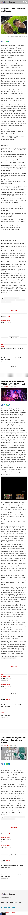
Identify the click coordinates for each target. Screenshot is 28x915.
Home (2, 6)
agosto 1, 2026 (4, 688)
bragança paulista (8, 298)
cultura (16, 656)
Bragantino (7, 6)
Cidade (2, 346)
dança (21, 656)
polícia (22, 817)
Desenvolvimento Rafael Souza (8, 907)
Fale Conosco (5, 904)
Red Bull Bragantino (6, 301)
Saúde (20, 902)
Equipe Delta (16, 817)
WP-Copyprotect (12, 912)
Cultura (7, 902)
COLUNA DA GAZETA (6, 322)
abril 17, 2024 (13, 386)
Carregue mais (14, 337)
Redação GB (5, 13)
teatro (14, 658)
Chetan (7, 912)
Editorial (11, 902)
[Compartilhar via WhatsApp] (7, 41)
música (9, 658)
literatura (4, 658)
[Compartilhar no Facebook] (2, 41)
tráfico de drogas (10, 819)
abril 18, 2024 (12, 13)
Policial (6, 735)
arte (5, 656)
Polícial (3, 819)
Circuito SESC (11, 656)
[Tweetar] (4, 41)
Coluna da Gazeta (5, 320)
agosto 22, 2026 (5, 361)
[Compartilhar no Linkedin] (9, 41)
